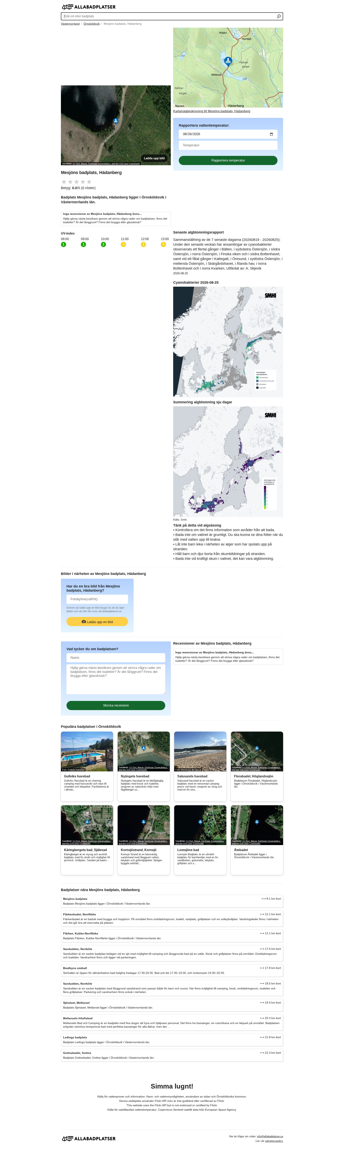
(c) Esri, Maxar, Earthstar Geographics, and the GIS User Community (106, 163)
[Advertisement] (116, 55)
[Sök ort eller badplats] (278, 17)
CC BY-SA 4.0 (194, 770)
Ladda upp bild (154, 158)
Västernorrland (70, 23)
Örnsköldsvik (92, 23)
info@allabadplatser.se (270, 1136)
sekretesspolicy (274, 1140)
